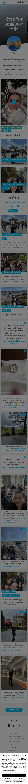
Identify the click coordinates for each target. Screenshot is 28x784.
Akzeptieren (14, 775)
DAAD (22, 758)
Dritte (2, 759)
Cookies (5, 759)
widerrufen (13, 770)
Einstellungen (8, 778)
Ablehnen (20, 778)
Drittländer (3, 762)
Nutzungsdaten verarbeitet (17, 759)
